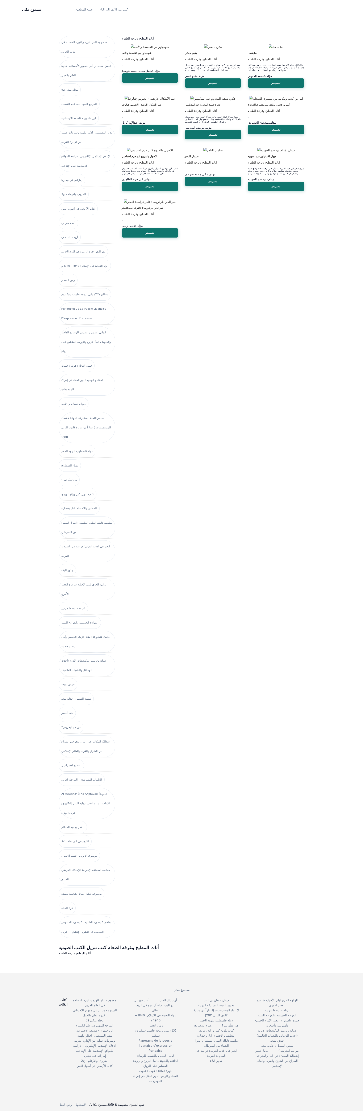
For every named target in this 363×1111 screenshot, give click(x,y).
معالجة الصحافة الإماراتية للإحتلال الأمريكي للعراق (85, 874)
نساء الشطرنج (69, 465)
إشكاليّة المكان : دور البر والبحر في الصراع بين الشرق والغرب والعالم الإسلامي (85, 746)
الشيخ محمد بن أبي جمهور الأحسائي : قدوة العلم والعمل (86, 70)
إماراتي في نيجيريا (71, 180)
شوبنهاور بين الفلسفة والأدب (136, 53)
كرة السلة (67, 908)
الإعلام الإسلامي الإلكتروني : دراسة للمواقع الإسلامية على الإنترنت (85, 161)
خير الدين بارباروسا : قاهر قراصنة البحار (142, 207)
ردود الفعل (65, 1104)
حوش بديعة (68, 684)
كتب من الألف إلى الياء (114, 9)
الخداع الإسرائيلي (71, 765)
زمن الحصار (68, 280)
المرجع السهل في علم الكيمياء (79, 104)
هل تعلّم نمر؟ (69, 479)
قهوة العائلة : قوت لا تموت (76, 365)
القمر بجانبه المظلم (72, 827)
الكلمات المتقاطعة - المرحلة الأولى (81, 779)
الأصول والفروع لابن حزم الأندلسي (139, 156)
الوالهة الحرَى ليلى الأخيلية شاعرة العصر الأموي (84, 589)
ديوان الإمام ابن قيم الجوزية (262, 156)
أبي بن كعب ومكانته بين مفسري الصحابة (268, 104)
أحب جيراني (68, 223)
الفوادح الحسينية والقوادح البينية (79, 622)
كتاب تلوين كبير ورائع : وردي (77, 494)
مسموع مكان (182, 990)
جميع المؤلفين (84, 9)
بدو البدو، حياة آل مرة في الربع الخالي (83, 251)
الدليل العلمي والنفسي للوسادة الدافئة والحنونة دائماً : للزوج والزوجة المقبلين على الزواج (86, 342)
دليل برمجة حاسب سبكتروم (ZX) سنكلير (84, 294)
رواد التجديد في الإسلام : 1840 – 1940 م (84, 265)
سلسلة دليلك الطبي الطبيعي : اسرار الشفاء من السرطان (86, 527)
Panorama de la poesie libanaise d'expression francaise (83, 313)
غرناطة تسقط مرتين (73, 608)
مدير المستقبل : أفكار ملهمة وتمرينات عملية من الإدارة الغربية (87, 137)
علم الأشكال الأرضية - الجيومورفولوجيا (142, 104)
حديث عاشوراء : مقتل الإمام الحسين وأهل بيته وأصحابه (85, 641)
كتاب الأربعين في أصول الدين (78, 208)
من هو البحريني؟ (71, 727)
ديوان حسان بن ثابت (73, 403)
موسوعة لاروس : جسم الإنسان (79, 855)
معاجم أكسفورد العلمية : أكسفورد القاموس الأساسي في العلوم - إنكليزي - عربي (86, 927)
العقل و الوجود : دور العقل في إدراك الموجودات (82, 384)
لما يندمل (252, 53)
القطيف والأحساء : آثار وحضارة (79, 508)
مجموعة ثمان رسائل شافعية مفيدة (81, 893)
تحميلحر (149, 77)
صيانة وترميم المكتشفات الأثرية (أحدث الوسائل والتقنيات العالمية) (83, 665)
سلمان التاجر (192, 156)
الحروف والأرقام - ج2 (73, 194)
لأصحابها (81, 1104)
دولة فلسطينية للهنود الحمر (77, 451)
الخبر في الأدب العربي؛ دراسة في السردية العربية (85, 551)
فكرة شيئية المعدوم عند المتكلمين (203, 104)
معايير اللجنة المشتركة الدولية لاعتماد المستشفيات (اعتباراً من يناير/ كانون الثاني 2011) (86, 427)
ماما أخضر (67, 713)
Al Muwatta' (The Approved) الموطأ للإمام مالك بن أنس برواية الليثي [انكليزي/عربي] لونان (85, 803)
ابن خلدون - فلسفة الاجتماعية (78, 118)
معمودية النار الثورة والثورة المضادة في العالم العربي (84, 46)
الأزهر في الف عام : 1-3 (75, 841)
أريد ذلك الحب (69, 237)
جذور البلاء (67, 570)
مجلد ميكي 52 (69, 89)
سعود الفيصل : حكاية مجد (76, 698)
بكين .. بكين (191, 53)
